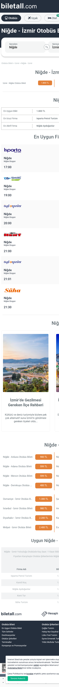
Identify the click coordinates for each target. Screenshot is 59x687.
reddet (36, 665)
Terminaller (7, 642)
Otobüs (12, 18)
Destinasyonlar (8, 635)
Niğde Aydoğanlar (45, 126)
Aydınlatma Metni (15, 668)
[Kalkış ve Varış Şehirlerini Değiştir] (47, 47)
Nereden (13, 44)
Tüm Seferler (7, 631)
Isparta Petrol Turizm (47, 118)
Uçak (34, 18)
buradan (29, 674)
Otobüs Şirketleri (9, 638)
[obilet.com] (19, 8)
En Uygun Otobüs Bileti (12, 628)
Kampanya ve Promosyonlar (14, 645)
